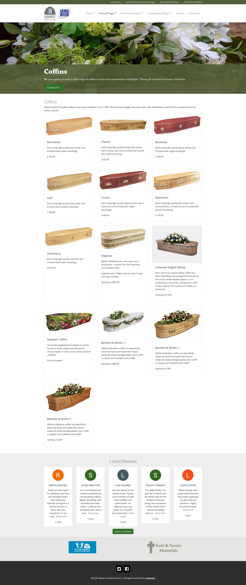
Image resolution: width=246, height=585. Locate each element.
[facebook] (127, 568)
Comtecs (150, 578)
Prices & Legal (106, 13)
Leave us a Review (123, 531)
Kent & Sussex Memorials (169, 2)
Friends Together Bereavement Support (140, 2)
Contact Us (53, 87)
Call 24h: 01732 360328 (193, 2)
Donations (194, 13)
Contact (180, 13)
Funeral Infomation (131, 13)
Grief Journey (115, 2)
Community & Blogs (159, 13)
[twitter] (119, 568)
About (89, 13)
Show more (61, 516)
